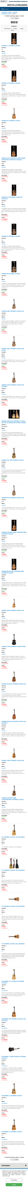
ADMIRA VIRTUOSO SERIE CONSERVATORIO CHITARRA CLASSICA (13, 798)
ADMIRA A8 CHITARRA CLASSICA (11, 273)
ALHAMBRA (4, 990)
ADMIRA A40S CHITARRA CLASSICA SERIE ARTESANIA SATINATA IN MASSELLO (13, 158)
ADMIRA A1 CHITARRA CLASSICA (11, 45)
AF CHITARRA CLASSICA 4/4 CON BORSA (13, 943)
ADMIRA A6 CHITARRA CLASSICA (11, 236)
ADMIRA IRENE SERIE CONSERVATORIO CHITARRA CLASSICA (13, 572)
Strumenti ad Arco (5, 9)
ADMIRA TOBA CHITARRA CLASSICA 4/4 (13, 760)
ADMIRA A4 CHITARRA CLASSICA (11, 120)
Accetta (14, 1184)
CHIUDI (26, 1170)
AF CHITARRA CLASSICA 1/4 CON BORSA (13, 870)
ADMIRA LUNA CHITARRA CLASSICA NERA (14, 646)
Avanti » (16, 18)
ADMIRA (4, 53)
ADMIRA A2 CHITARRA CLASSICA (11, 83)
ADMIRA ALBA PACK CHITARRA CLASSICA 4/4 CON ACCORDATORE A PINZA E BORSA (14, 421)
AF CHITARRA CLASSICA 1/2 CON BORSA (13, 837)
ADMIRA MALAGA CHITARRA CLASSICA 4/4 (14, 684)
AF (2, 844)
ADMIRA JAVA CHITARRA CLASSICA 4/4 (13, 610)
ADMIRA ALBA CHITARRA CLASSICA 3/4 (13, 311)
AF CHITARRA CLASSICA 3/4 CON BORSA (13, 906)
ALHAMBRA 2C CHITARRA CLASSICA (12, 1095)
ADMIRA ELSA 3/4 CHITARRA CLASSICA (13, 460)
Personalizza (14, 1180)
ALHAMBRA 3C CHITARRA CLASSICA (12, 1131)
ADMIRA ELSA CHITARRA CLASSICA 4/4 (13, 497)
